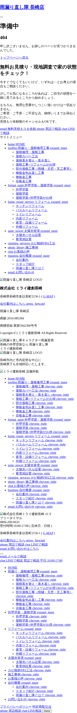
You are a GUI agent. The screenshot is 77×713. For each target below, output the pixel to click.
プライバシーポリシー (16, 706)
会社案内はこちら (22, 303)
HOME (12, 567)
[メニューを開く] (1, 17)
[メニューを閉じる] (1, 553)
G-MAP (48, 296)
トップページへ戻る (14, 57)
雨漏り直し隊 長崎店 (22, 7)
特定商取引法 (41, 706)
